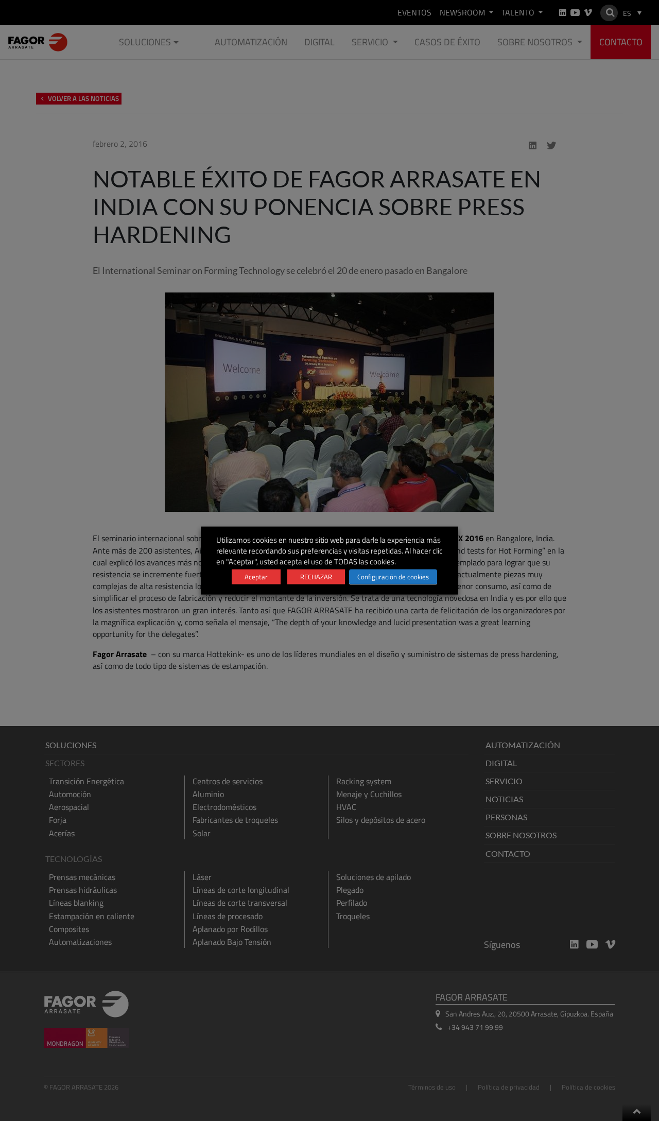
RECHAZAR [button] (316, 577)
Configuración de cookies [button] (393, 577)
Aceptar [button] (256, 577)
